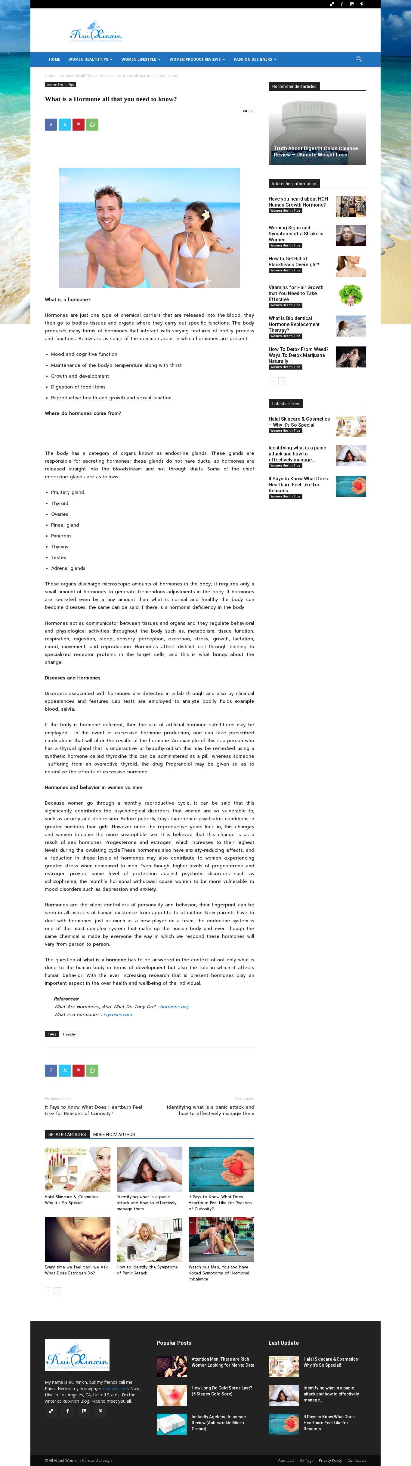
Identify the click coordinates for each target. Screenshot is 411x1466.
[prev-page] (48, 1291)
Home (50, 75)
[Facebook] (341, 4)
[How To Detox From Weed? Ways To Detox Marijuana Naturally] (351, 356)
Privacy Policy (330, 1460)
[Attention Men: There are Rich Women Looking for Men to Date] (172, 1366)
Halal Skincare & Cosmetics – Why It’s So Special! (74, 1200)
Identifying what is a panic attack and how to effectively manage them (210, 1110)
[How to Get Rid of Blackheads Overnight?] (351, 266)
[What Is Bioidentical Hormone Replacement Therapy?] (351, 326)
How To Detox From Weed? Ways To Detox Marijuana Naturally (299, 355)
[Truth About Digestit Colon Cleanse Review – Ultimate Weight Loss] (317, 132)
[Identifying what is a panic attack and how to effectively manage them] (149, 1169)
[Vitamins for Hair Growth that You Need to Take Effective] (351, 295)
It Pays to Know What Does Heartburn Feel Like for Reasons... (298, 485)
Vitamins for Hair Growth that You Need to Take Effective (296, 293)
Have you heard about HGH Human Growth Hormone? (298, 202)
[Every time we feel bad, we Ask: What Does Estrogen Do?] (77, 1239)
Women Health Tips (88, 59)
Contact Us (357, 1460)
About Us (286, 1460)
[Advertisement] (256, 30)
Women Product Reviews (195, 59)
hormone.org (174, 1006)
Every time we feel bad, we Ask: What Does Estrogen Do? (77, 1270)
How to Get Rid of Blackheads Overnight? (294, 262)
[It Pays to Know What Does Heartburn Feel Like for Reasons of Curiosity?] (221, 1169)
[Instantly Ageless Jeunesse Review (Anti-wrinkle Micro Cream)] (172, 1424)
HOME (54, 59)
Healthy (69, 1034)
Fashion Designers (253, 59)
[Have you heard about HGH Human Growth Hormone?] (351, 206)
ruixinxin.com (115, 1388)
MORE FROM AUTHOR (114, 1134)
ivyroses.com (118, 1014)
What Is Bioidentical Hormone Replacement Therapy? (294, 324)
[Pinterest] (361, 4)
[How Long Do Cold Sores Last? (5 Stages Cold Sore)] (172, 1395)
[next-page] (58, 1291)
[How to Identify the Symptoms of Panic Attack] (149, 1239)
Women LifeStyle (139, 59)
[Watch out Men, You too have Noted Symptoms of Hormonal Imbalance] (221, 1239)
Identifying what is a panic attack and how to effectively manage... (297, 454)
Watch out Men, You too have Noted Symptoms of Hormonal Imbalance (219, 1273)
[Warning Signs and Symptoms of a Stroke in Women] (351, 235)
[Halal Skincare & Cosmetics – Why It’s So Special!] (77, 1169)
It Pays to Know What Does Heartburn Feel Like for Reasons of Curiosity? (93, 1110)
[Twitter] (65, 125)
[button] (359, 60)
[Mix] (351, 4)
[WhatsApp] (92, 125)
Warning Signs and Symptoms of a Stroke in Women (296, 234)
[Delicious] (331, 4)
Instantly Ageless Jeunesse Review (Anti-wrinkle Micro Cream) (219, 1422)
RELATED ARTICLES (67, 1134)
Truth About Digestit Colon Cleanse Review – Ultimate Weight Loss (316, 151)
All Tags (306, 1460)
